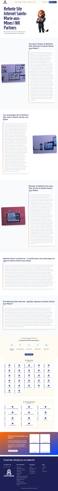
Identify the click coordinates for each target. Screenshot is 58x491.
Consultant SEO (19, 473)
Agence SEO (19, 471)
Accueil (31, 467)
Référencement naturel (21, 470)
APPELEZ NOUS (29, 354)
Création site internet (20, 468)
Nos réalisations (32, 471)
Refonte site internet (20, 481)
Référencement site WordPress (22, 476)
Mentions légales (24, 488)
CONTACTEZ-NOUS (13, 450)
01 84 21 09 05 (7, 467)
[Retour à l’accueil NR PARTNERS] (5, 2)
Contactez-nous (32, 473)
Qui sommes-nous (33, 468)
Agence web (19, 467)
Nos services (32, 470)
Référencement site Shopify (22, 477)
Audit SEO (18, 474)
